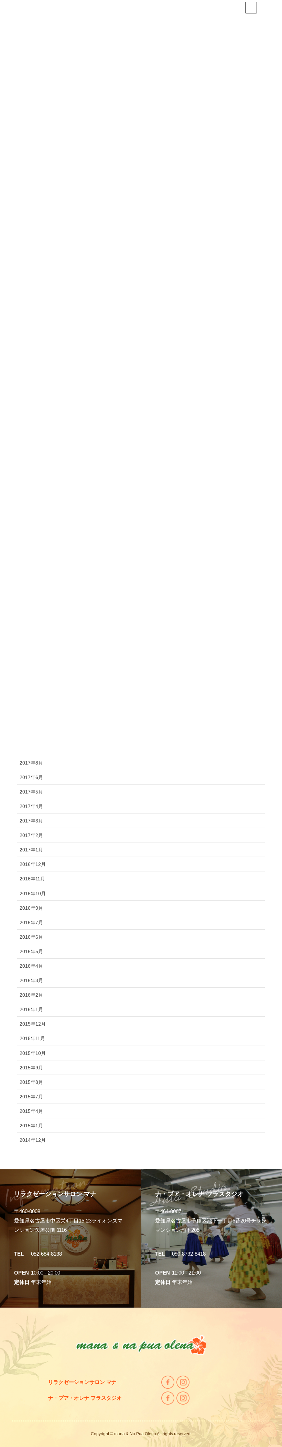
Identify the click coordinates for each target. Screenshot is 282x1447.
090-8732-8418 (189, 1254)
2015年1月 (31, 1125)
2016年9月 (31, 908)
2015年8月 (31, 1082)
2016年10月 (33, 893)
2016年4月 (31, 966)
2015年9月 (31, 1067)
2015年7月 (31, 1096)
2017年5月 (31, 792)
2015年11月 (32, 1038)
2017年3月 (31, 821)
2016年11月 (32, 878)
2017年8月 (31, 763)
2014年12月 (33, 1140)
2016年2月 (31, 995)
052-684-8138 (46, 1254)
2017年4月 (31, 806)
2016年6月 (31, 937)
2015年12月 (33, 1024)
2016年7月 (31, 922)
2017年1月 (31, 849)
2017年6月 (31, 777)
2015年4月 (31, 1111)
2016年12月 (33, 864)
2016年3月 (31, 980)
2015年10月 (33, 1053)
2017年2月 (31, 835)
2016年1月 (31, 1009)
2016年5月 (31, 951)
